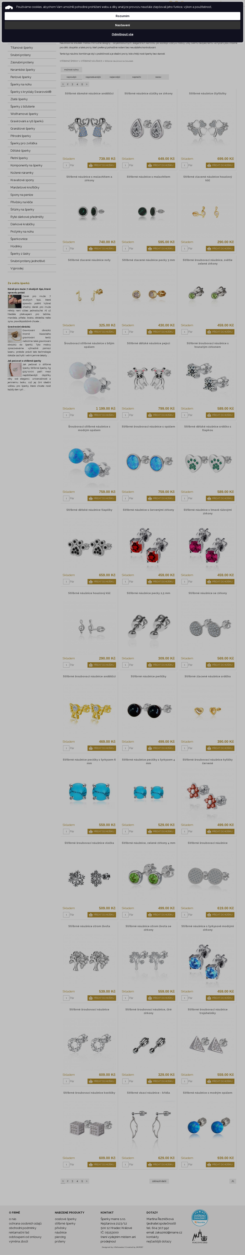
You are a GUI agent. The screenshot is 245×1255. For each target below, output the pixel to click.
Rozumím (122, 16)
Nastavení (122, 25)
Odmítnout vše (122, 34)
